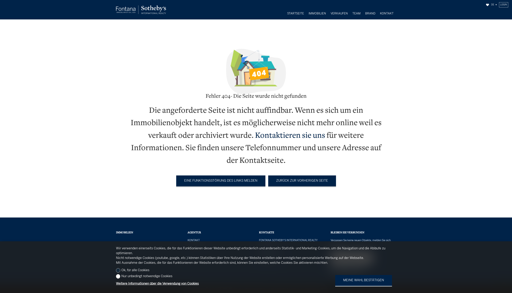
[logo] (141, 9)
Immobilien (317, 13)
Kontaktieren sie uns (290, 136)
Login (503, 5)
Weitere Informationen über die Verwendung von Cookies (157, 283)
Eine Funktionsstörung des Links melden (220, 180)
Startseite (295, 13)
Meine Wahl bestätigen (363, 280)
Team (356, 13)
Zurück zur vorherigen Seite (302, 180)
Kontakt (387, 13)
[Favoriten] (487, 4)
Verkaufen (339, 13)
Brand (370, 13)
